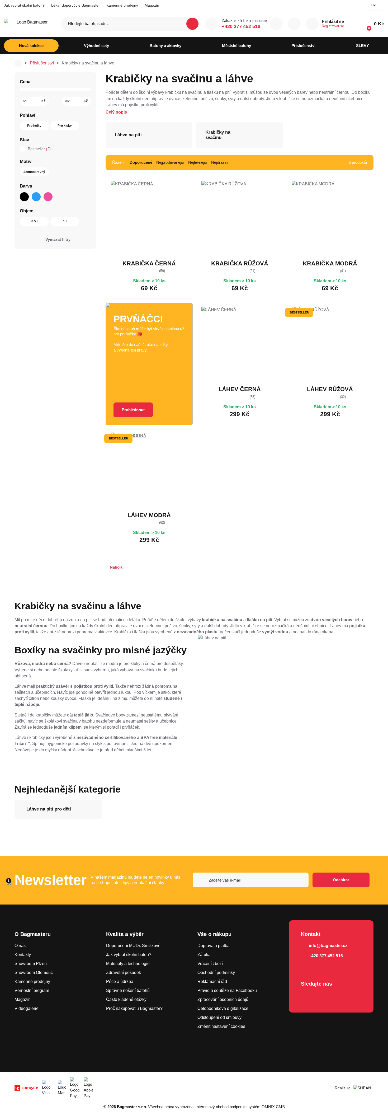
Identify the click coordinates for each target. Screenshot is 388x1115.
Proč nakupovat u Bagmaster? (134, 1008)
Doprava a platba (213, 945)
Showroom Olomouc (34, 972)
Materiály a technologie (128, 963)
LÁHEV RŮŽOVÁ (330, 389)
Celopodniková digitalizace (222, 1008)
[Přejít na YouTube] (336, 997)
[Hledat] (192, 24)
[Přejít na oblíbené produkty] (294, 23)
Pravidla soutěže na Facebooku (227, 990)
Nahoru (117, 567)
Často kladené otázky (126, 999)
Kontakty (23, 954)
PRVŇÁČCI (138, 318)
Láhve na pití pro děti (48, 809)
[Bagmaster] (30, 24)
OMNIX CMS (273, 1106)
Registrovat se (333, 26)
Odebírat (341, 880)
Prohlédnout (133, 409)
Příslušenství (42, 63)
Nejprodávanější (170, 162)
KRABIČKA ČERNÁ (149, 263)
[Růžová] (48, 196)
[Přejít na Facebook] (306, 997)
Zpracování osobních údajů (222, 999)
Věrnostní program (32, 990)
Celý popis (116, 112)
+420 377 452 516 (241, 26)
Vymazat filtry (57, 239)
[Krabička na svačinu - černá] (149, 219)
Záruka (204, 954)
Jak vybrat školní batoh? (24, 5)
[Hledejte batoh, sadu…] (130, 24)
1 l (65, 221)
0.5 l (34, 221)
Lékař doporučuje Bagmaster (75, 5)
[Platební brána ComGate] (26, 1088)
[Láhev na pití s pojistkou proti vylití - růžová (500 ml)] (330, 345)
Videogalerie (27, 1008)
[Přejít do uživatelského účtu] (312, 23)
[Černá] (24, 196)
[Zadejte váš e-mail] (251, 880)
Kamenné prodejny (122, 5)
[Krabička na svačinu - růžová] (239, 219)
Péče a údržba (119, 981)
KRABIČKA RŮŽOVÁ (239, 263)
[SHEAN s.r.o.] (363, 1088)
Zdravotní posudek (123, 972)
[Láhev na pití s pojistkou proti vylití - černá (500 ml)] (239, 345)
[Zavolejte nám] (211, 23)
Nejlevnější (197, 162)
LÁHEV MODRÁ (149, 515)
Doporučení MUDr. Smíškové (133, 945)
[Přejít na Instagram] (321, 997)
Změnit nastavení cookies (221, 1026)
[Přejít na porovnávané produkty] (276, 23)
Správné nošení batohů (128, 990)
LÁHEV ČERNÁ (240, 389)
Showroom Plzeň (31, 963)
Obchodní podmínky (216, 972)
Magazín (152, 5)
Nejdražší (219, 162)
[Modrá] (36, 196)
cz (373, 5)
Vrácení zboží (210, 963)
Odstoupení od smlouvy (219, 1017)
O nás (20, 945)
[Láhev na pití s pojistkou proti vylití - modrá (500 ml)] (149, 471)
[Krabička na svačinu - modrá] (330, 219)
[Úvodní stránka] (18, 63)
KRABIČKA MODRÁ (330, 263)
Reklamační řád (212, 981)
